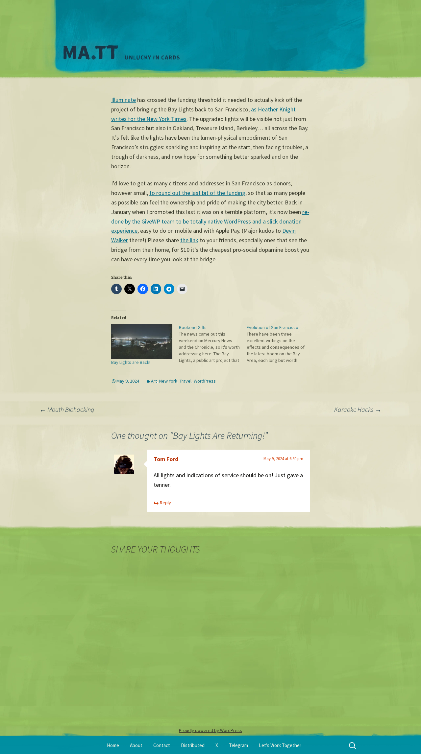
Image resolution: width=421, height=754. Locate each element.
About (136, 745)
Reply (165, 503)
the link (189, 240)
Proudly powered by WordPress (210, 730)
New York (168, 381)
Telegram (238, 745)
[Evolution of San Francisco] (280, 344)
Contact (161, 745)
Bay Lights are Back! (130, 362)
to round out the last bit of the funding (197, 193)
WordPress (205, 381)
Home (113, 745)
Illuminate (123, 100)
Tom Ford (166, 459)
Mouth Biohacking (66, 409)
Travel (185, 381)
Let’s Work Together (280, 745)
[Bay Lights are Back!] (141, 341)
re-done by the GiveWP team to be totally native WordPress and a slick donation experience (210, 221)
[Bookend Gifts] (213, 344)
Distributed (193, 745)
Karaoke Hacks (358, 409)
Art (154, 381)
